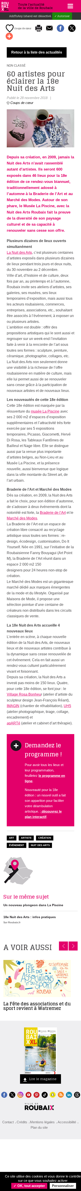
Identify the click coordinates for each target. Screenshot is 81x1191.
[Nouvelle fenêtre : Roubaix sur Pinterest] (37, 1094)
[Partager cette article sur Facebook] (60, 29)
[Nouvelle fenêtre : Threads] (77, 1094)
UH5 (67, 706)
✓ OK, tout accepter (29, 1186)
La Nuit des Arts (19, 252)
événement (16, 845)
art (11, 837)
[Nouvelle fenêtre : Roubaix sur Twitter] (12, 1094)
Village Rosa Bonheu (24, 694)
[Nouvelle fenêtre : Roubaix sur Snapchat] (53, 1094)
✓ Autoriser (62, 16)
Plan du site (39, 1127)
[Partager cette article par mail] (49, 28)
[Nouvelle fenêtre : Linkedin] (69, 1094)
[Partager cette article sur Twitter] (72, 29)
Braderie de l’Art (53, 513)
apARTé (13, 723)
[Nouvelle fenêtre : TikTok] (45, 1094)
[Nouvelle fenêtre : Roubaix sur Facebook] (4, 1094)
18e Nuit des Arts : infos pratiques (29, 917)
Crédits (22, 1122)
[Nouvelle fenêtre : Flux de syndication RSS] (61, 1094)
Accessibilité (67, 1122)
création (44, 837)
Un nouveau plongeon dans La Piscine (33, 905)
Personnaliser (63, 1186)
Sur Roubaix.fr (11, 922)
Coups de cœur (22, 28)
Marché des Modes (22, 518)
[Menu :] (69, 6)
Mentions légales (42, 1122)
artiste (26, 837)
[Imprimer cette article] (38, 28)
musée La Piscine (45, 411)
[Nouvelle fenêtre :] (28, 1094)
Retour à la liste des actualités (36, 52)
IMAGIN (13, 706)
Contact (8, 1122)
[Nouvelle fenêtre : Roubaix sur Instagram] (20, 1094)
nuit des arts (40, 845)
